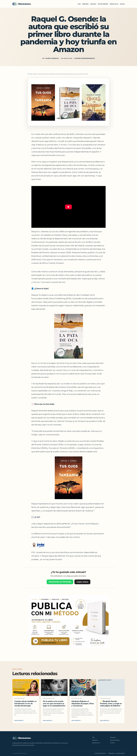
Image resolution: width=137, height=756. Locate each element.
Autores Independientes (84, 58)
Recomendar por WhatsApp (60, 582)
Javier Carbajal (52, 58)
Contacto (122, 4)
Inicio (79, 4)
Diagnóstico (85, 4)
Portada (29, 74)
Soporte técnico (100, 753)
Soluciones (93, 4)
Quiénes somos (114, 4)
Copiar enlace (82, 582)
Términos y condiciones (116, 753)
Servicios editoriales (103, 4)
